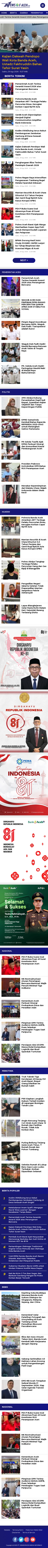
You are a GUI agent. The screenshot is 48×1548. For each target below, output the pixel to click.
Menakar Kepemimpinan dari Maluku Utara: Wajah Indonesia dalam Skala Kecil (34, 485)
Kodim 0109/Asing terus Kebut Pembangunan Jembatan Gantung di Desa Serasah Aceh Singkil (26, 1196)
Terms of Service (29, 1529)
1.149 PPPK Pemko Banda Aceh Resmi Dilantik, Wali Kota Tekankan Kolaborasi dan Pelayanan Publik (26, 1254)
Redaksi (7, 1526)
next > (24, 256)
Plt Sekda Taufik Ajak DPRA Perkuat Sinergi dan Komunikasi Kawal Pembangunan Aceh (32, 441)
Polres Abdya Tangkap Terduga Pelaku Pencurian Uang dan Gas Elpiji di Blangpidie (33, 561)
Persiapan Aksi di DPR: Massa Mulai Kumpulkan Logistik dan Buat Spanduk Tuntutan (33, 1044)
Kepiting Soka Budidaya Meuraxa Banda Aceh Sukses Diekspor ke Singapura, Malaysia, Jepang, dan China (33, 1293)
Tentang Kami (17, 1526)
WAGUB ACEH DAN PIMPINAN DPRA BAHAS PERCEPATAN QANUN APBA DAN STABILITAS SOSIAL (33, 300)
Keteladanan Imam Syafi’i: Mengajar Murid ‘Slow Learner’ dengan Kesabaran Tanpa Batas (26, 1206)
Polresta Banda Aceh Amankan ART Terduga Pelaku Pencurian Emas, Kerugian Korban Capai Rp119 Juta (33, 518)
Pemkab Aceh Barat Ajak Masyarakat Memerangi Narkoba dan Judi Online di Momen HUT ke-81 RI (27, 1235)
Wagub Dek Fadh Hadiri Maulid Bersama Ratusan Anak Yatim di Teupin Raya (34, 343)
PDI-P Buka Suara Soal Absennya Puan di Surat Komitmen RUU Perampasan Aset (33, 956)
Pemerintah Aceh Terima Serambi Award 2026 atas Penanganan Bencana (21, 60)
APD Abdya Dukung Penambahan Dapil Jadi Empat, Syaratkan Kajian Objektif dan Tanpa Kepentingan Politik (33, 398)
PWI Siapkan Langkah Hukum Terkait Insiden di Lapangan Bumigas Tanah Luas (33, 1098)
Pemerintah (37, 13)
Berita (13, 13)
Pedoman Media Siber (34, 1526)
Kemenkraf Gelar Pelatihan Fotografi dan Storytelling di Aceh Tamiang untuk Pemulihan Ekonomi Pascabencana (33, 1317)
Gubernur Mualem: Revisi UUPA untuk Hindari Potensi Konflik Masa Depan (26, 1263)
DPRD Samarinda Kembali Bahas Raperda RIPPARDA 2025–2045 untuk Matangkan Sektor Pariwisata (33, 420)
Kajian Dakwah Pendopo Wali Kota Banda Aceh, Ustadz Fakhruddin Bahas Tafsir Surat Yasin (27, 1225)
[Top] (43, 1544)
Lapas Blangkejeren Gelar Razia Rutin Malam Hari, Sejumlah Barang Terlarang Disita (33, 605)
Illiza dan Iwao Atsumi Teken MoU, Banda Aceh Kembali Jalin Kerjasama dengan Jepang (34, 1336)
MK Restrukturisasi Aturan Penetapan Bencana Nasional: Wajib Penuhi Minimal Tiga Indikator (33, 979)
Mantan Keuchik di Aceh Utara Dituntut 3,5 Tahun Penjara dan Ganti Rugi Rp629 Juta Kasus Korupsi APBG (33, 540)
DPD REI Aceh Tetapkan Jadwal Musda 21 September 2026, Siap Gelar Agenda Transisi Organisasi (33, 1381)
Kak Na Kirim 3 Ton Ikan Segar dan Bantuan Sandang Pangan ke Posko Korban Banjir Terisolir (26, 1271)
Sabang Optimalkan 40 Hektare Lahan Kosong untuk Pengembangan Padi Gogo (33, 1358)
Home (4, 13)
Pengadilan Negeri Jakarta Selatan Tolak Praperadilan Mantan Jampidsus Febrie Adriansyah (32, 584)
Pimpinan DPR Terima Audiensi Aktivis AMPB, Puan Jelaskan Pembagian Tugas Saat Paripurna (33, 1023)
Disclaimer (16, 1529)
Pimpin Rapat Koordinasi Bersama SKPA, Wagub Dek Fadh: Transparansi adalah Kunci (33, 321)
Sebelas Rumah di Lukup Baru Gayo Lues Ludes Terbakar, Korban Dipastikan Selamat (34, 1164)
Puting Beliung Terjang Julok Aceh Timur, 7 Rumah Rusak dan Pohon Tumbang (33, 1142)
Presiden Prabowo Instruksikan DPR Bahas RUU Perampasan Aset (33, 462)
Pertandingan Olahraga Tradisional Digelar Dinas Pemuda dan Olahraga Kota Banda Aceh (26, 1244)
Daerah (24, 13)
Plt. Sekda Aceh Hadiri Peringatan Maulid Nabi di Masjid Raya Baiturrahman (33, 365)
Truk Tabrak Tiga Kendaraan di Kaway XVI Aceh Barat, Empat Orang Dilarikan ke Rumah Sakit (33, 1077)
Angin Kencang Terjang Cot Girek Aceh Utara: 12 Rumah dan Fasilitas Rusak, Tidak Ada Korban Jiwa (33, 1121)
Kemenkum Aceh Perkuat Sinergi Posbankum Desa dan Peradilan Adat (32, 1000)
